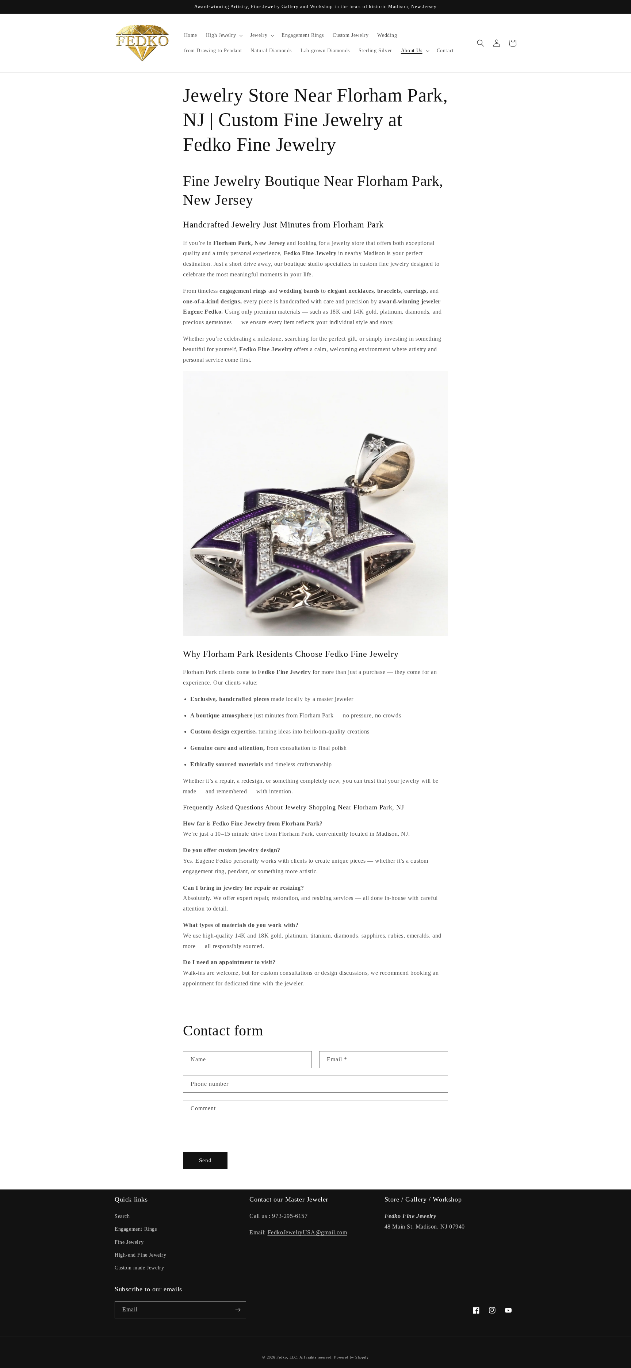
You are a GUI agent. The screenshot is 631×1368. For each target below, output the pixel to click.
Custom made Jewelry (139, 1268)
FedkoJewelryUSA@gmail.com (307, 1232)
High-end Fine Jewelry (141, 1255)
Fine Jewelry (129, 1242)
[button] (224, 35)
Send (205, 1160)
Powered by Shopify (351, 1357)
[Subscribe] (238, 1309)
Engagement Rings (136, 1229)
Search (122, 1216)
